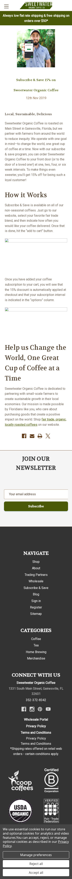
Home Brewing (36, 652)
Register (36, 607)
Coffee (36, 639)
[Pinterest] (40, 709)
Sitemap (36, 614)
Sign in (36, 601)
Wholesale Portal (36, 719)
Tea (36, 645)
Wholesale (36, 581)
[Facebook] (24, 436)
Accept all (36, 872)
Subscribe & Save (36, 588)
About (36, 568)
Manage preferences (36, 855)
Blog (36, 594)
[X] (48, 436)
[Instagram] (32, 709)
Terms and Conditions (36, 732)
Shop (36, 562)
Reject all (36, 864)
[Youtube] (48, 709)
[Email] (32, 436)
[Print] (40, 436)
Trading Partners (36, 575)
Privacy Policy (36, 726)
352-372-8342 (36, 700)
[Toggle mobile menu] (6, 6)
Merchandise (36, 658)
